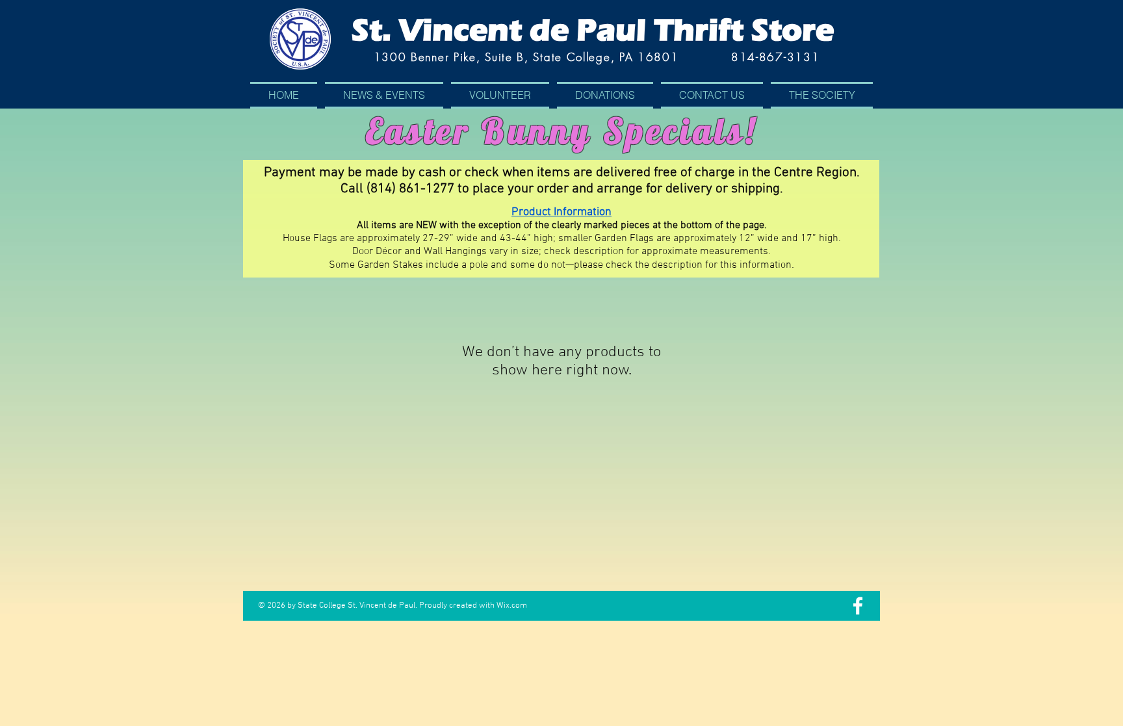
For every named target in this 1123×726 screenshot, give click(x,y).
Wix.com (512, 606)
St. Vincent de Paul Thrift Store (593, 30)
